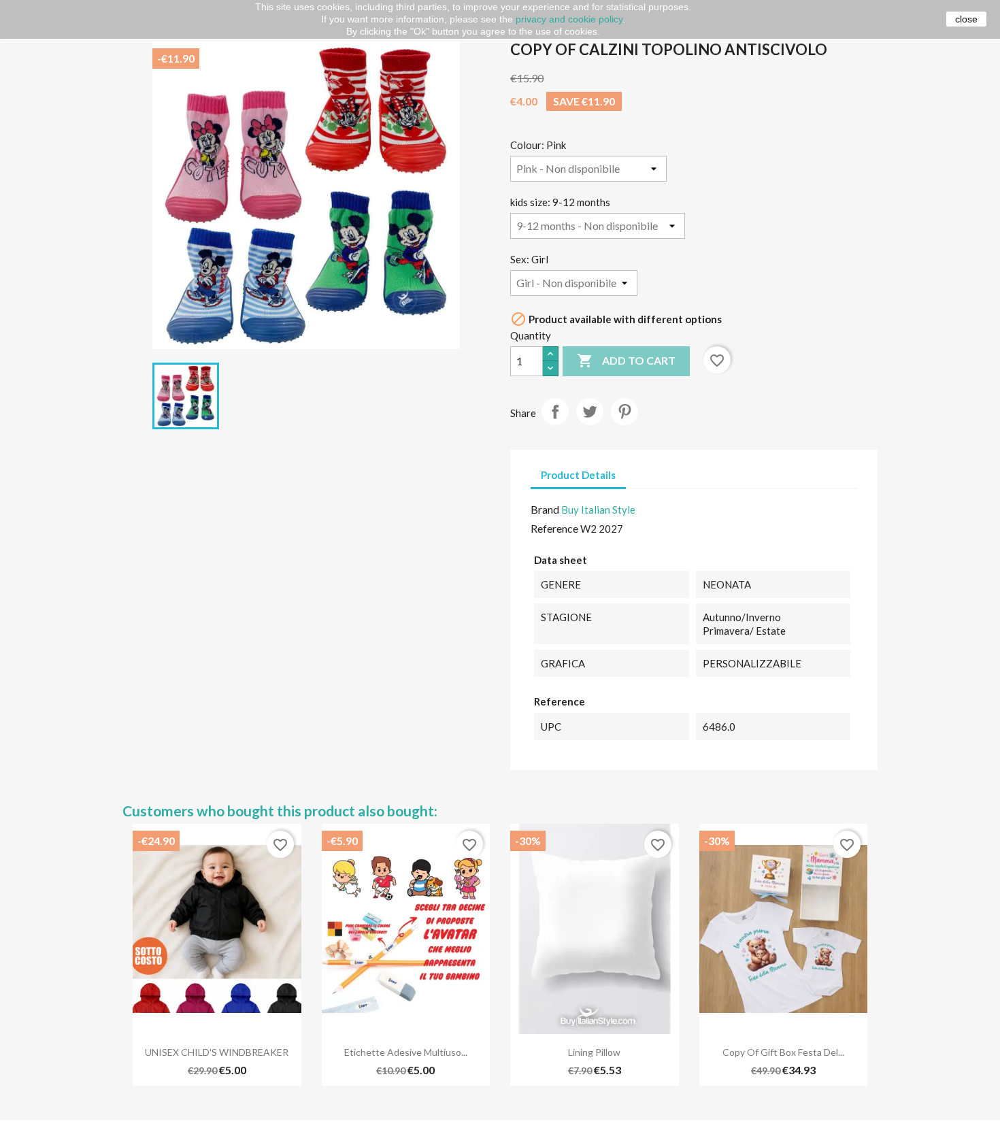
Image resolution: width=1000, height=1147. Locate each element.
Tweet (589, 411)
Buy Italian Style (598, 509)
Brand (545, 509)
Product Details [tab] (578, 475)
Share (555, 411)
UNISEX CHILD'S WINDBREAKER (216, 1052)
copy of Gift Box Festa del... (783, 1052)
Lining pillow (594, 1052)
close (966, 19)
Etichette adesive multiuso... (405, 1052)
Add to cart (626, 360)
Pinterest (624, 411)
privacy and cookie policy (569, 19)
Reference (554, 528)
